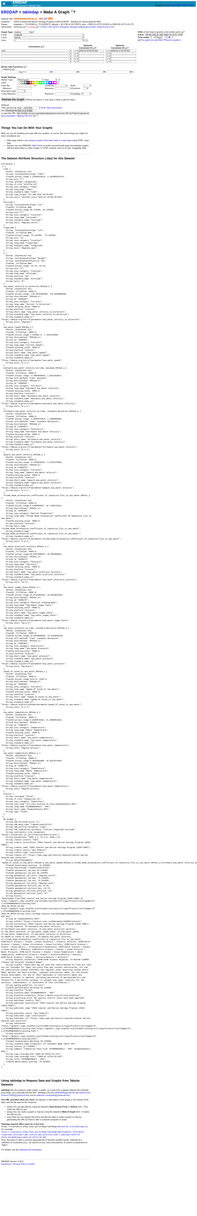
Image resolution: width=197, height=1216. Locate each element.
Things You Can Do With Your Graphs (26, 127)
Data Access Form (106, 27)
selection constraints (46, 1095)
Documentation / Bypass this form (17, 116)
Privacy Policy (19, 1164)
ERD (192, 5)
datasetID (63, 1127)
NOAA (173, 5)
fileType (73, 1127)
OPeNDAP (59, 1093)
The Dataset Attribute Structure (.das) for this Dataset (38, 158)
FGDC (44, 27)
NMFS (179, 5)
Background (75, 27)
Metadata (64, 27)
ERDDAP (9, 12)
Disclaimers (6, 1164)
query (84, 1127)
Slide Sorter (37, 145)
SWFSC (185, 5)
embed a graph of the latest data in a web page (50, 140)
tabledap (30, 12)
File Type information (51, 108)
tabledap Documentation (30, 1150)
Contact (31, 1164)
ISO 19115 (53, 27)
